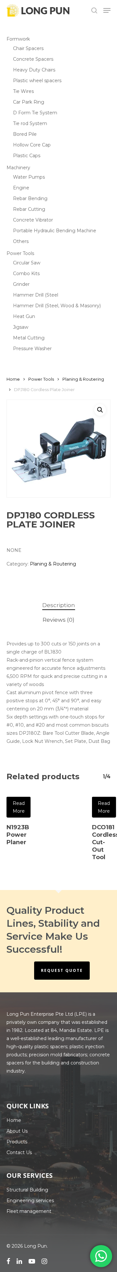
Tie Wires (23, 91)
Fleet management (28, 1211)
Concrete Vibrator (33, 220)
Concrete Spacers (33, 59)
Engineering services (30, 1200)
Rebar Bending (30, 198)
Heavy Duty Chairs (34, 70)
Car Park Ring (28, 102)
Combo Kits (26, 273)
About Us (17, 1131)
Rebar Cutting (29, 209)
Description (58, 605)
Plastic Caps (26, 156)
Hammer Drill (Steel (35, 295)
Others (21, 241)
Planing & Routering (83, 379)
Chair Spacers (28, 48)
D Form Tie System (35, 113)
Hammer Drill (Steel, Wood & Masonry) (57, 306)
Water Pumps (29, 177)
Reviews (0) (58, 620)
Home (13, 379)
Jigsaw (20, 327)
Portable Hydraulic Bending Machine (54, 231)
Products (16, 1142)
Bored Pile (25, 134)
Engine (21, 188)
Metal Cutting (29, 338)
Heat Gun (24, 316)
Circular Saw (26, 263)
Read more (19, 807)
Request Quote (62, 970)
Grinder (21, 284)
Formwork (18, 39)
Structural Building (27, 1190)
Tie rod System (30, 123)
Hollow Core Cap (32, 145)
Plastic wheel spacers (37, 80)
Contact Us (19, 1152)
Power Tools (20, 253)
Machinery (18, 168)
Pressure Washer (32, 348)
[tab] (58, 605)
